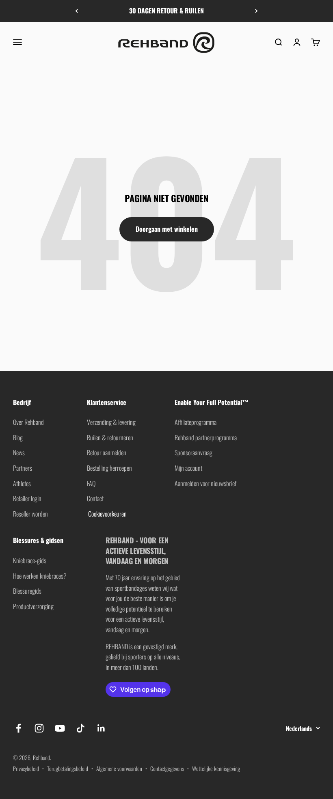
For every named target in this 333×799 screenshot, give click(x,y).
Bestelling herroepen (109, 468)
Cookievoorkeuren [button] (107, 514)
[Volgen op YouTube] (59, 728)
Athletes (22, 483)
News (19, 452)
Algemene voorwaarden (119, 768)
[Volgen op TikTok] (80, 728)
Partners (22, 468)
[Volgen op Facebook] (18, 728)
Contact (95, 498)
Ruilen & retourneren (110, 437)
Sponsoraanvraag (193, 452)
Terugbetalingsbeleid (67, 768)
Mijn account (188, 468)
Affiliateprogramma (195, 422)
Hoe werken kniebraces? (40, 576)
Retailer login (27, 498)
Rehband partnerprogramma (206, 437)
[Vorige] (76, 11)
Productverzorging (33, 606)
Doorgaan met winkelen (167, 229)
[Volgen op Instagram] (39, 728)
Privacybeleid (26, 768)
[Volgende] (256, 11)
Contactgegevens (167, 768)
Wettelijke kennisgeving (216, 768)
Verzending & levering (111, 422)
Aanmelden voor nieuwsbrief (205, 483)
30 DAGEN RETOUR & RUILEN (166, 10)
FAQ (91, 483)
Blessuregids (27, 591)
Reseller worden (30, 514)
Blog (18, 437)
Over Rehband (28, 422)
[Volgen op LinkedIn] (101, 728)
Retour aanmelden (106, 452)
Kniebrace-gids (29, 560)
